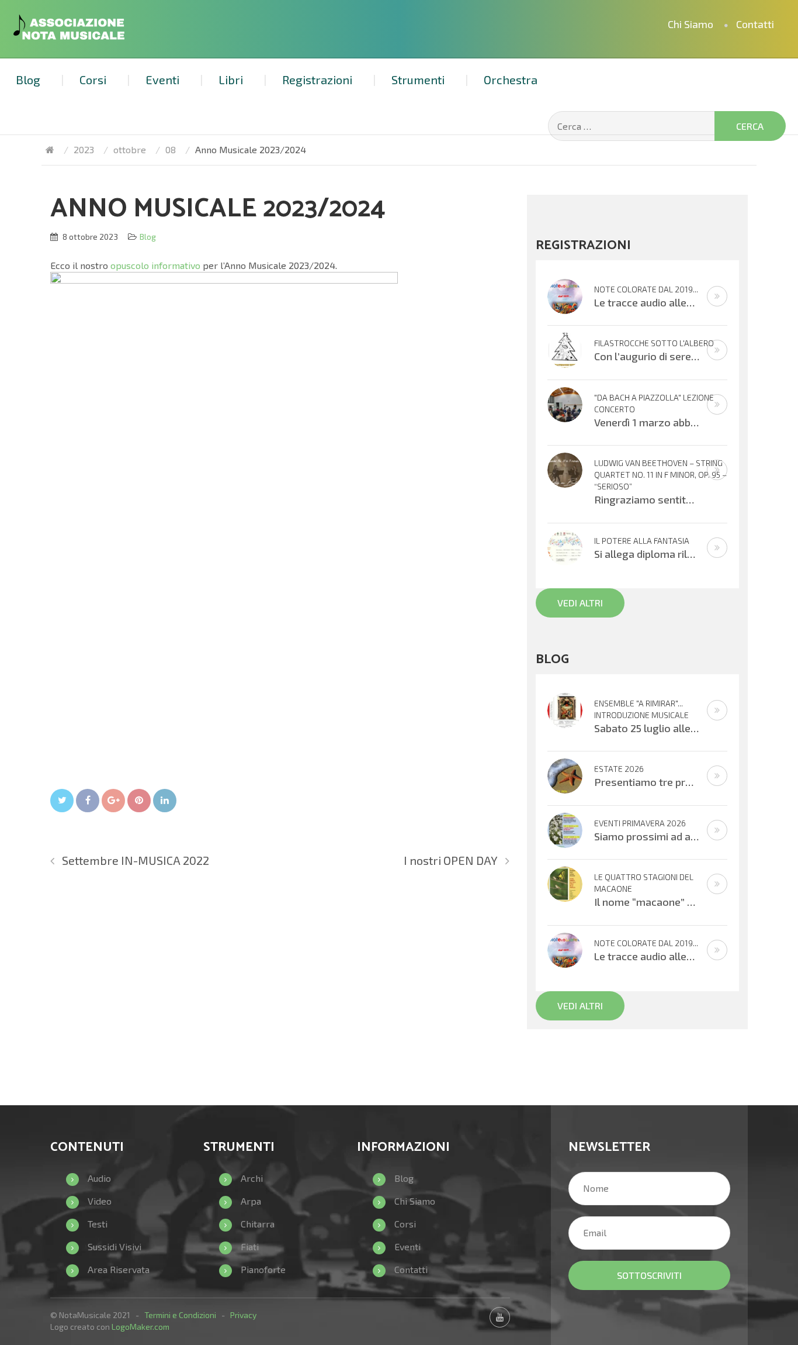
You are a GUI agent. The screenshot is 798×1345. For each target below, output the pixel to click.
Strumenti (418, 80)
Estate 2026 (619, 769)
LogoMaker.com (140, 1327)
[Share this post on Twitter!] (62, 800)
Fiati (250, 1246)
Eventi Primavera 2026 (640, 823)
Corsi (92, 80)
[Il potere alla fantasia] (564, 546)
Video (100, 1200)
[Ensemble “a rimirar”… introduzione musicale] (564, 709)
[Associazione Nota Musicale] (50, 149)
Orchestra (510, 80)
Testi (97, 1223)
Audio (99, 1178)
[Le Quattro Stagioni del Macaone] (564, 882)
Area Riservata (119, 1269)
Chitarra (258, 1223)
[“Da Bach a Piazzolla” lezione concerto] (564, 403)
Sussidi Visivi (114, 1246)
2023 (84, 149)
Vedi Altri (580, 602)
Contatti (755, 24)
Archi (252, 1178)
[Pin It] (139, 800)
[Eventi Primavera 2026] (564, 828)
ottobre (129, 149)
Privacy (243, 1315)
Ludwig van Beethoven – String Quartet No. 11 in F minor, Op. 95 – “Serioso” (660, 474)
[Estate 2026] (564, 774)
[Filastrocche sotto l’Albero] (564, 348)
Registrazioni (317, 80)
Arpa (251, 1200)
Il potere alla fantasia (641, 541)
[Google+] (113, 800)
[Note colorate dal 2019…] (564, 294)
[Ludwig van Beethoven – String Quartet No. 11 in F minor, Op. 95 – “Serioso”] (564, 468)
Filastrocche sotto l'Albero (654, 343)
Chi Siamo (690, 24)
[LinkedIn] (164, 800)
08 (170, 149)
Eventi (162, 80)
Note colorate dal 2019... (646, 289)
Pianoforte (263, 1269)
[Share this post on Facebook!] (87, 800)
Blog (28, 80)
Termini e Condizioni (180, 1315)
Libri (230, 80)
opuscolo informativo (155, 265)
